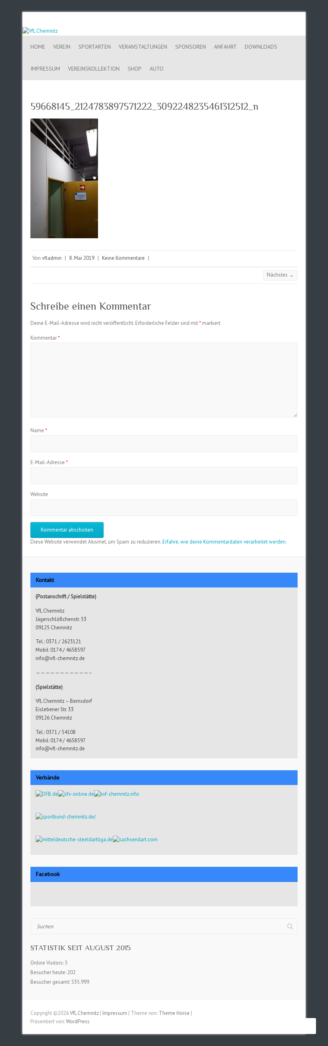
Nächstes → (280, 274)
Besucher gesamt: (50, 982)
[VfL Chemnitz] (40, 31)
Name (38, 430)
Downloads (261, 46)
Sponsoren (190, 46)
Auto (157, 68)
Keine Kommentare (123, 258)
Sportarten (94, 46)
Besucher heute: (48, 972)
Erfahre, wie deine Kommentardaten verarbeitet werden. (224, 541)
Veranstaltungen (143, 46)
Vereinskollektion (94, 68)
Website (39, 494)
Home (37, 46)
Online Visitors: (47, 962)
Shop (135, 68)
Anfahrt (225, 46)
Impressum (45, 68)
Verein (61, 46)
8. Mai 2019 (81, 258)
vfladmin (52, 258)
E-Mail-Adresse (49, 462)
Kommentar (45, 337)
